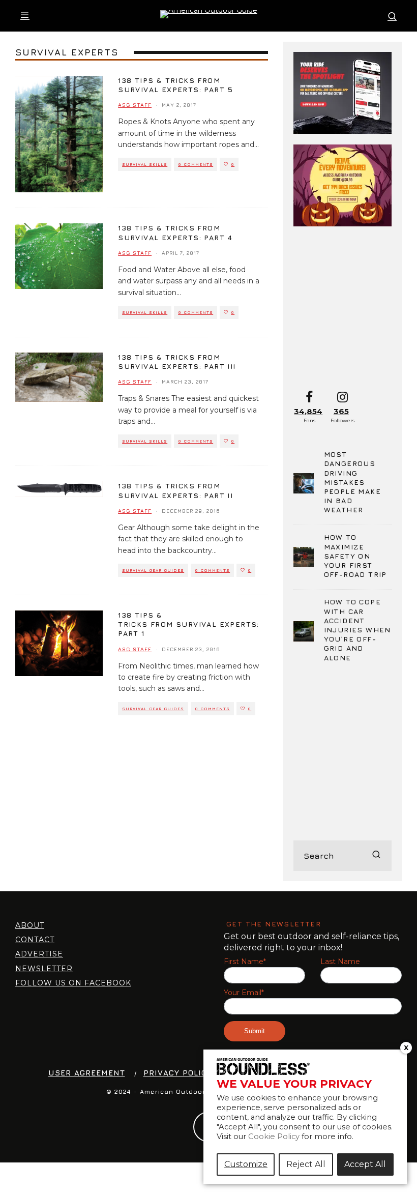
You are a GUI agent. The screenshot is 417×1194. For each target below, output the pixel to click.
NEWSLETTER (44, 968)
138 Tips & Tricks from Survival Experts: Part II (175, 490)
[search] (376, 855)
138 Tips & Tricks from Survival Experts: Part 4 (175, 232)
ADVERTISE (39, 953)
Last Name (340, 961)
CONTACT (34, 939)
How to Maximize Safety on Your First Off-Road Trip (355, 555)
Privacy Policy (177, 1072)
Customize (245, 1164)
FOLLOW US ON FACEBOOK (73, 982)
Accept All (365, 1164)
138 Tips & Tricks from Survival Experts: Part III (176, 361)
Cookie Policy (274, 1136)
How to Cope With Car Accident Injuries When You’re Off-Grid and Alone (357, 629)
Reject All (305, 1164)
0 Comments (195, 164)
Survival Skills (144, 164)
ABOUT (29, 925)
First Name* (245, 961)
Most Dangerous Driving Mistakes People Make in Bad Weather (352, 482)
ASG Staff (135, 105)
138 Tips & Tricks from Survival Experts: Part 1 (188, 623)
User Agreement (86, 1072)
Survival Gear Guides (153, 570)
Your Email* (244, 992)
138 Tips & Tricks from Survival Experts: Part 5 (175, 85)
